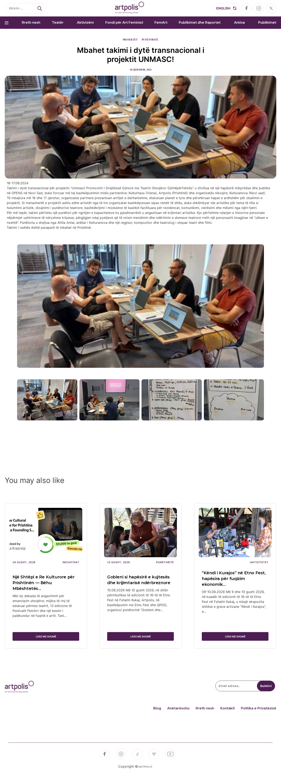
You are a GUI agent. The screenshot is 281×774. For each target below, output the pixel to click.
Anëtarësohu (178, 708)
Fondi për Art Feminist (124, 22)
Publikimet (267, 22)
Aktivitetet (259, 562)
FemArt (160, 22)
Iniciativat (71, 562)
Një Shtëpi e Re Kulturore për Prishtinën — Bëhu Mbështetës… (43, 582)
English (223, 8)
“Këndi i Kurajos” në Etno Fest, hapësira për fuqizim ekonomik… (234, 578)
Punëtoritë (150, 39)
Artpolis (145, 766)
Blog (157, 708)
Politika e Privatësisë (258, 708)
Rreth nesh (31, 22)
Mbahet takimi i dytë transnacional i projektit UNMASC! (140, 55)
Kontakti (227, 708)
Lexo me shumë (46, 636)
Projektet (130, 39)
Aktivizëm (85, 22)
